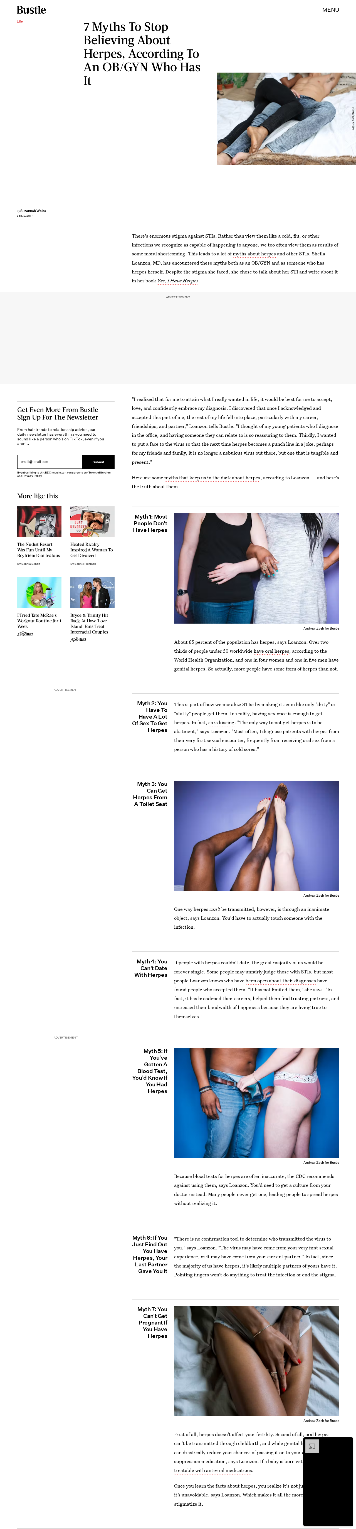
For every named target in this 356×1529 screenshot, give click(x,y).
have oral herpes (271, 651)
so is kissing (221, 722)
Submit (98, 462)
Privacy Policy (32, 476)
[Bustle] (31, 9)
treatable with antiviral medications (213, 1470)
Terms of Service (99, 472)
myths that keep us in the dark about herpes (212, 477)
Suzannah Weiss (33, 210)
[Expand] (309, 1442)
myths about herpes (254, 253)
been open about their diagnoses (281, 980)
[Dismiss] (347, 1442)
